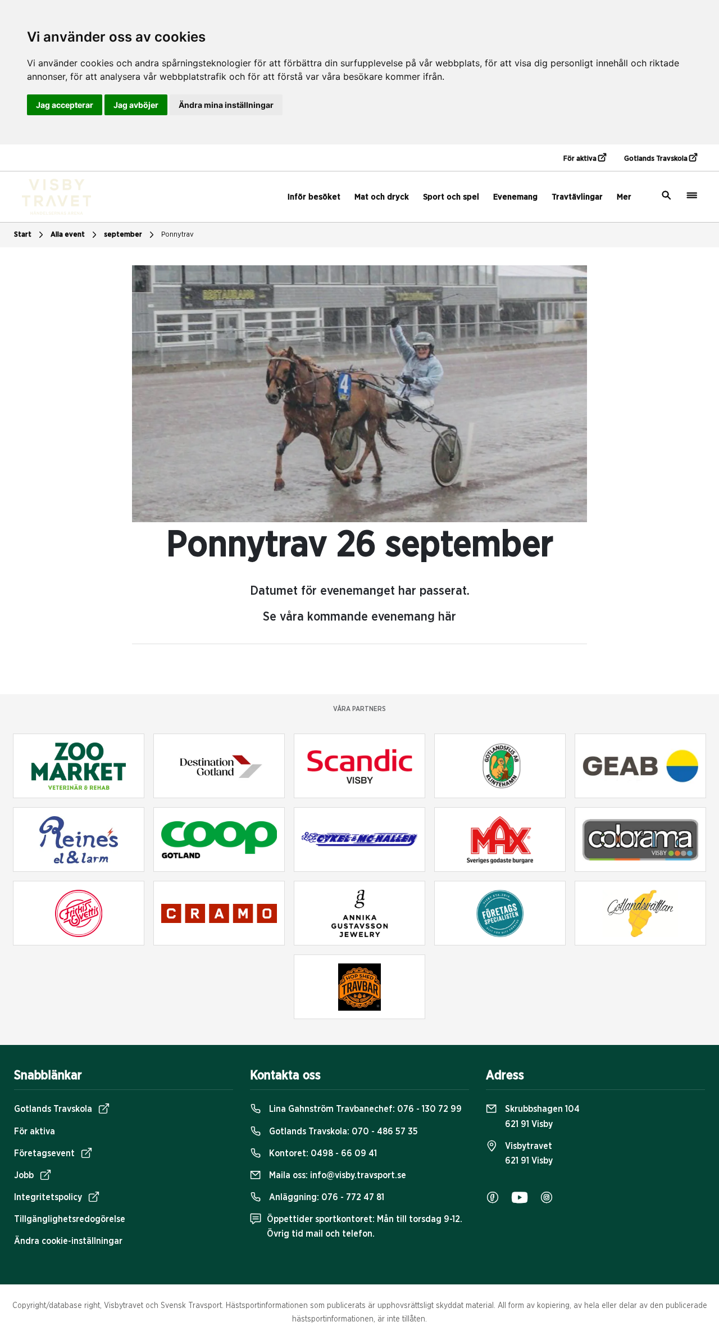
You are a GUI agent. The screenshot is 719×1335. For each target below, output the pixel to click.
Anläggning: (325, 1197)
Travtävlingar (577, 197)
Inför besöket (314, 197)
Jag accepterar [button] (64, 105)
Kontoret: (322, 1153)
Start (22, 234)
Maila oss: (336, 1175)
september (123, 234)
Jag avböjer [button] (135, 105)
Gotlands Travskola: (342, 1131)
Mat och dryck (381, 197)
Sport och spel (451, 197)
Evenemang (515, 197)
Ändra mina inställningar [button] (226, 105)
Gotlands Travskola (656, 158)
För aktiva (580, 158)
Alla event (68, 234)
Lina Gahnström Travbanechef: (364, 1109)
